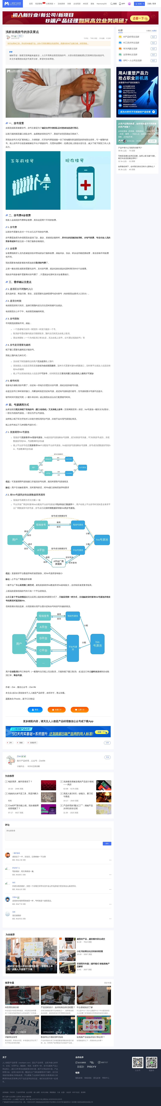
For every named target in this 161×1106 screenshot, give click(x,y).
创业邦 (68, 1092)
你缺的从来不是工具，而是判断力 (23, 793)
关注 (20, 36)
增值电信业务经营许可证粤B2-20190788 (50, 1102)
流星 (13, 912)
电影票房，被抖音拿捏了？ (20, 782)
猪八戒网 (37, 1092)
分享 (107, 743)
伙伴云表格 (44, 1092)
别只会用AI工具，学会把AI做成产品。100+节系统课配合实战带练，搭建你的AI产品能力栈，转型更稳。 (48, 43)
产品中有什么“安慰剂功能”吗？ (130, 148)
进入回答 (152, 141)
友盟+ (63, 1092)
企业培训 (76, 4)
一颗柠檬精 (16, 853)
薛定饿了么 (16, 868)
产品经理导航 (20, 1092)
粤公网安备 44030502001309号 (51, 1099)
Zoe (12, 36)
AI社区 (85, 4)
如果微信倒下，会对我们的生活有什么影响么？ (136, 166)
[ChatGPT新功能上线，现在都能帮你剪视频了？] (48, 809)
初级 (21, 743)
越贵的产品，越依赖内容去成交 (91, 939)
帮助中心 (105, 1078)
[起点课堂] (81, 1062)
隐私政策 (79, 1078)
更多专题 (107, 983)
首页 (31, 4)
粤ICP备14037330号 (33, 1099)
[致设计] (80, 1067)
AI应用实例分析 (12, 1007)
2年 (10, 743)
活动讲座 (61, 4)
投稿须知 (87, 1078)
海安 (13, 882)
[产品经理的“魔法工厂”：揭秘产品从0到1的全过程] (103, 809)
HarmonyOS (102, 4)
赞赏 (36, 710)
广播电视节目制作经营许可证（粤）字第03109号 (19, 1102)
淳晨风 (14, 897)
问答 (69, 4)
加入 (153, 37)
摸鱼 (92, 4)
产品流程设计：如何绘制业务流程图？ (58, 1007)
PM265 (12, 1092)
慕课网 (83, 1092)
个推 (58, 1092)
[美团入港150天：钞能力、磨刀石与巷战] (103, 797)
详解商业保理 (11, 1037)
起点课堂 (29, 1092)
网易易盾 (53, 1092)
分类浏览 (49, 4)
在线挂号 (33, 743)
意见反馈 (96, 1078)
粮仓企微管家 (26, 1097)
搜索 (115, 4)
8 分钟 (108, 38)
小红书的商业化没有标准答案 (90, 951)
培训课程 (38, 4)
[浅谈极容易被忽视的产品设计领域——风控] (103, 785)
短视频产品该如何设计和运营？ (91, 1037)
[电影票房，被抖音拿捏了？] (48, 785)
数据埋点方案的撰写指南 (52, 1037)
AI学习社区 (76, 1092)
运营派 (18, 1097)
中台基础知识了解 (85, 1007)
